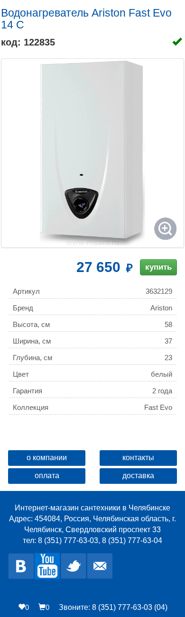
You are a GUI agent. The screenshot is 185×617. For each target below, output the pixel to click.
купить (158, 267)
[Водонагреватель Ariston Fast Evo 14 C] (92, 153)
